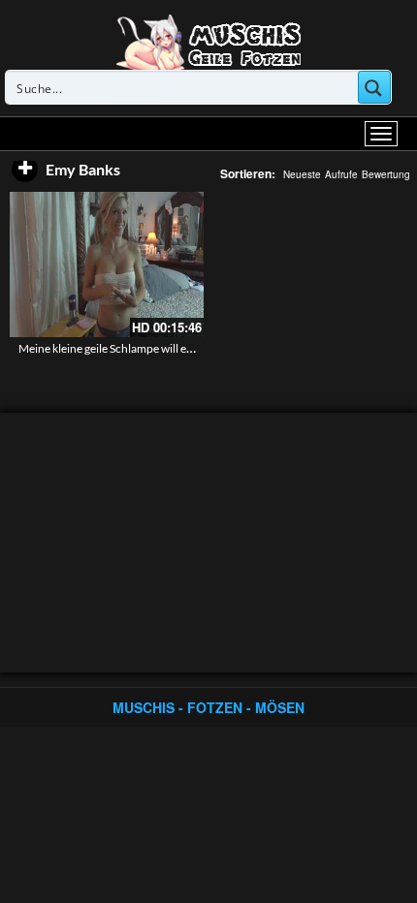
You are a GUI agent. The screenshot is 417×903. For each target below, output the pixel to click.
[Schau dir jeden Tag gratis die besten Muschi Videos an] (208, 40)
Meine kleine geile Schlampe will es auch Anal (130, 348)
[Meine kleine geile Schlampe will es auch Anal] (107, 264)
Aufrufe (341, 174)
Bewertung (386, 174)
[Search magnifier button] (374, 87)
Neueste (302, 174)
